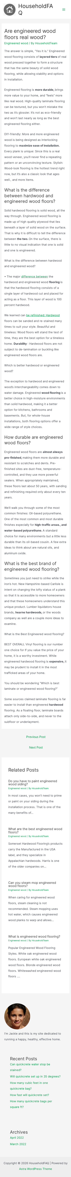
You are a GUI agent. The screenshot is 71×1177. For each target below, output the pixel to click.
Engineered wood (16, 43)
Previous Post (35, 737)
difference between (34, 276)
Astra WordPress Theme (35, 1169)
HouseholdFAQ (35, 9)
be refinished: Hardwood (43, 315)
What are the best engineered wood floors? (35, 830)
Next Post (36, 747)
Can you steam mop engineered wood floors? (32, 884)
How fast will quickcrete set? (29, 1095)
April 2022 (17, 1137)
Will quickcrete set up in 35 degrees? (35, 1076)
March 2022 (18, 1144)
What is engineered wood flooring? (34, 936)
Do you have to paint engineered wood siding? (32, 782)
